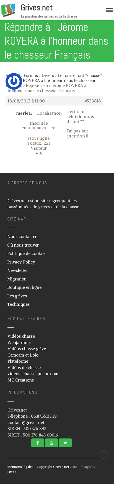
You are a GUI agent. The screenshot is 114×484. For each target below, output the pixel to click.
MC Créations (20, 380)
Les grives (17, 296)
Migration (17, 279)
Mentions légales (20, 467)
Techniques (18, 304)
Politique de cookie (26, 253)
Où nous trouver (23, 245)
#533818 (93, 100)
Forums (31, 75)
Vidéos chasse (21, 336)
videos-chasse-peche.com (32, 373)
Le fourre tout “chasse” (80, 75)
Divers (48, 75)
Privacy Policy (21, 262)
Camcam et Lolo (22, 355)
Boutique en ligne (24, 287)
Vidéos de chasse (24, 367)
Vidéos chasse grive (26, 348)
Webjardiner (19, 342)
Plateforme (17, 361)
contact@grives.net (25, 422)
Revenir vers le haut (104, 454)
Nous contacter (22, 236)
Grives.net (37, 7)
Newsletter (17, 270)
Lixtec (11, 472)
